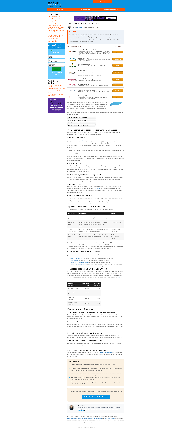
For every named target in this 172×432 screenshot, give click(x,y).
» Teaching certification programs (55, 20)
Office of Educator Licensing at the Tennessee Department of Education (86, 140)
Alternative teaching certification (77, 264)
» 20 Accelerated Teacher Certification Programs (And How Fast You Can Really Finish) (55, 35)
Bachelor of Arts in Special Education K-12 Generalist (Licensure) (97, 91)
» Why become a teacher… (54, 16)
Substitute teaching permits (76, 266)
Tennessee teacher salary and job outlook (78, 125)
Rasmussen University (84, 64)
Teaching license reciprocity (76, 258)
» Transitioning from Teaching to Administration (55, 95)
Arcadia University (83, 84)
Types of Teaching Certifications (112, 9)
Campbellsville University (85, 79)
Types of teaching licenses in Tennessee (77, 120)
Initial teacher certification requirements (77, 117)
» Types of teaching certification (55, 18)
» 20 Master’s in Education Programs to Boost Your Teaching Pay (56, 28)
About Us (82, 427)
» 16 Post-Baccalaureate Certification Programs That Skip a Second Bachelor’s (56, 40)
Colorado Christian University (86, 90)
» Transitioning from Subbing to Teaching (55, 91)
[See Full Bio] (84, 410)
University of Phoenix (84, 96)
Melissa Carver (80, 27)
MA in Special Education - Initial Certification (94, 80)
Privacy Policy (86, 427)
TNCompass (97, 188)
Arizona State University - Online (87, 50)
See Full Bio (81, 410)
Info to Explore (53, 14)
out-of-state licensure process (105, 352)
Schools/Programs (85, 9)
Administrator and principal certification (79, 262)
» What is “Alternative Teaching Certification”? (55, 86)
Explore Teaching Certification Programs (96, 397)
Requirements (59, 9)
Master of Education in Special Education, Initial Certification (97, 85)
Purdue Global (82, 70)
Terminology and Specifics (53, 82)
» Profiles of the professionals (55, 23)
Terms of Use (92, 427)
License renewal (74, 260)
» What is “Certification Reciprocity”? (56, 88)
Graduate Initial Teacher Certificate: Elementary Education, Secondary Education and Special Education (92, 98)
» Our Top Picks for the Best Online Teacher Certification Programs (56, 31)
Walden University (83, 58)
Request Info (118, 51)
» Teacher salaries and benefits (55, 25)
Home (79, 427)
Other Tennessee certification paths (76, 123)
